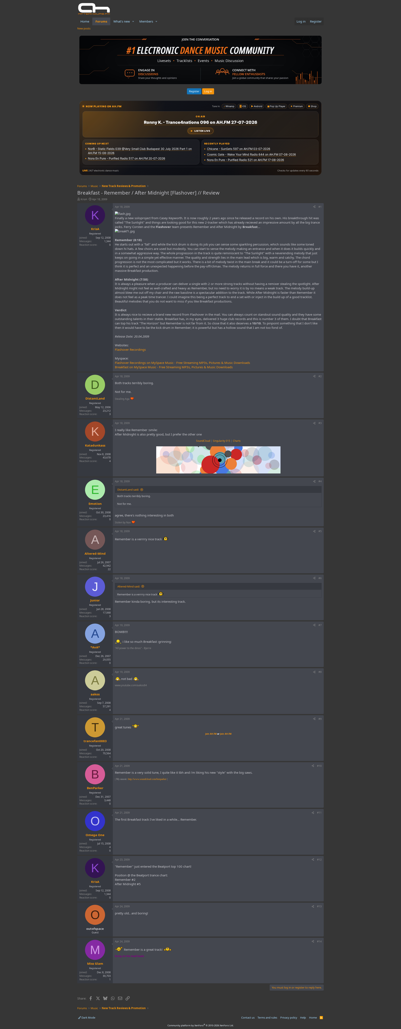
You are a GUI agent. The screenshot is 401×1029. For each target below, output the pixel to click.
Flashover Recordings (130, 349)
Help (303, 1017)
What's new (121, 21)
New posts (83, 28)
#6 (320, 578)
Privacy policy (288, 1017)
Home (84, 21)
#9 (320, 719)
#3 (320, 423)
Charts (237, 441)
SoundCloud (203, 441)
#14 (319, 941)
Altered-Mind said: (128, 586)
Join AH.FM (211, 733)
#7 (320, 625)
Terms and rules (267, 1017)
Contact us (248, 1017)
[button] (133, 21)
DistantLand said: (128, 489)
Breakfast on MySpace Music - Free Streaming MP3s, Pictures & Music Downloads (174, 367)
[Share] (314, 207)
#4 (320, 481)
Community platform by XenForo (201, 1025)
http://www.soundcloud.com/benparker (147, 779)
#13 (319, 906)
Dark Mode (88, 1017)
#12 (319, 859)
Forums (101, 21)
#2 (320, 376)
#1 (320, 207)
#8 (320, 672)
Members (146, 21)
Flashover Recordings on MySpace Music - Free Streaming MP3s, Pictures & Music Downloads (182, 363)
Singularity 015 (221, 441)
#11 (319, 812)
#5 (320, 531)
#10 (319, 766)
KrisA (84, 199)
